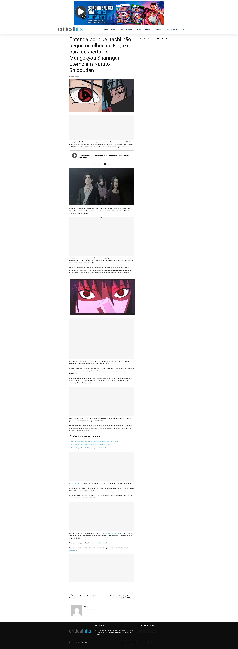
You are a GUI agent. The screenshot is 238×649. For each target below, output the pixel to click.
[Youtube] (167, 38)
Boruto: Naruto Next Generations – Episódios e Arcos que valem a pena (94, 441)
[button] (183, 29)
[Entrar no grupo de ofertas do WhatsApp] (119, 14)
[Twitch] (158, 38)
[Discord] (140, 38)
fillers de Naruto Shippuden (111, 533)
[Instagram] (149, 38)
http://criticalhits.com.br (90, 609)
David (72, 76)
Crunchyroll (103, 543)
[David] (76, 610)
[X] (162, 38)
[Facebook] (145, 38)
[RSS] (153, 38)
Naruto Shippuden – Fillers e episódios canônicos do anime (90, 444)
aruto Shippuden (74, 483)
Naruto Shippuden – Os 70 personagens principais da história (91, 448)
